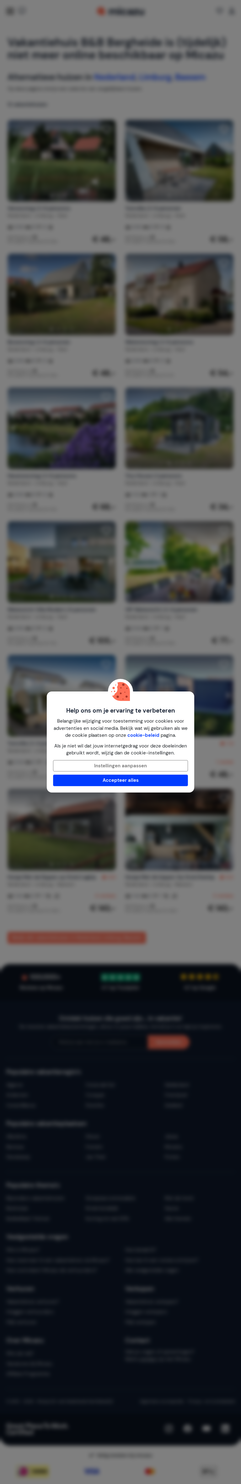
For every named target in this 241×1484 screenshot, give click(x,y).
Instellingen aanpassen (120, 766)
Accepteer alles (121, 780)
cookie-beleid (143, 735)
